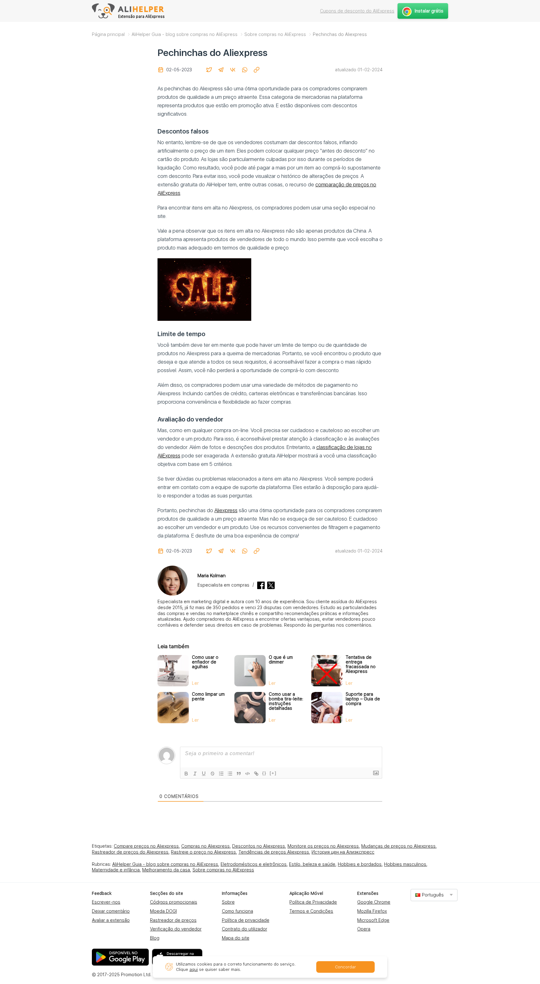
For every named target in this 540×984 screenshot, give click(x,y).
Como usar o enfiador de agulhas (205, 662)
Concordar (345, 967)
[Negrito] (186, 773)
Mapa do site (235, 938)
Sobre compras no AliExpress (223, 869)
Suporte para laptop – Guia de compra (363, 699)
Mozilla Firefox (372, 911)
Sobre (228, 902)
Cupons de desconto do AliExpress (357, 10)
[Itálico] (195, 773)
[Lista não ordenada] (230, 773)
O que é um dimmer (281, 659)
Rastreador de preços (173, 920)
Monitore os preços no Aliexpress (323, 846)
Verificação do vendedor (176, 928)
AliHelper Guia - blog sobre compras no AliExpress (165, 864)
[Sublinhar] (203, 773)
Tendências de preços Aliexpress (273, 852)
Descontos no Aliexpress (258, 846)
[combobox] (434, 895)
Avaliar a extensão (111, 920)
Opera (363, 928)
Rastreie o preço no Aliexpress (203, 852)
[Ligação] (256, 773)
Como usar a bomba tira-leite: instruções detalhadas (286, 701)
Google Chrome (373, 902)
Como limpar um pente (208, 696)
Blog (154, 938)
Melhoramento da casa (166, 869)
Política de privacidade (245, 920)
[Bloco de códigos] (247, 773)
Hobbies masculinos (405, 864)
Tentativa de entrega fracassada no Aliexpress (361, 664)
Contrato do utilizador (244, 928)
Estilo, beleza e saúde (312, 864)
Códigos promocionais (173, 902)
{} (264, 773)
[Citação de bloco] (238, 773)
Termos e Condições (311, 911)
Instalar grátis (429, 11)
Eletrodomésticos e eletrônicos (254, 864)
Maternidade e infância (116, 869)
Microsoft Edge (373, 920)
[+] (273, 773)
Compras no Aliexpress (205, 846)
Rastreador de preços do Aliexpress (130, 852)
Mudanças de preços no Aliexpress (398, 846)
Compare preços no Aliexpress (146, 846)
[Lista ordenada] (221, 773)
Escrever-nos (106, 902)
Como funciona (237, 911)
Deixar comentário (111, 911)
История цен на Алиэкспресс (343, 852)
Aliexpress (226, 510)
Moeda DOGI (163, 911)
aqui (193, 969)
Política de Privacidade (313, 902)
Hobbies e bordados (360, 864)
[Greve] (212, 773)
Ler (195, 683)
